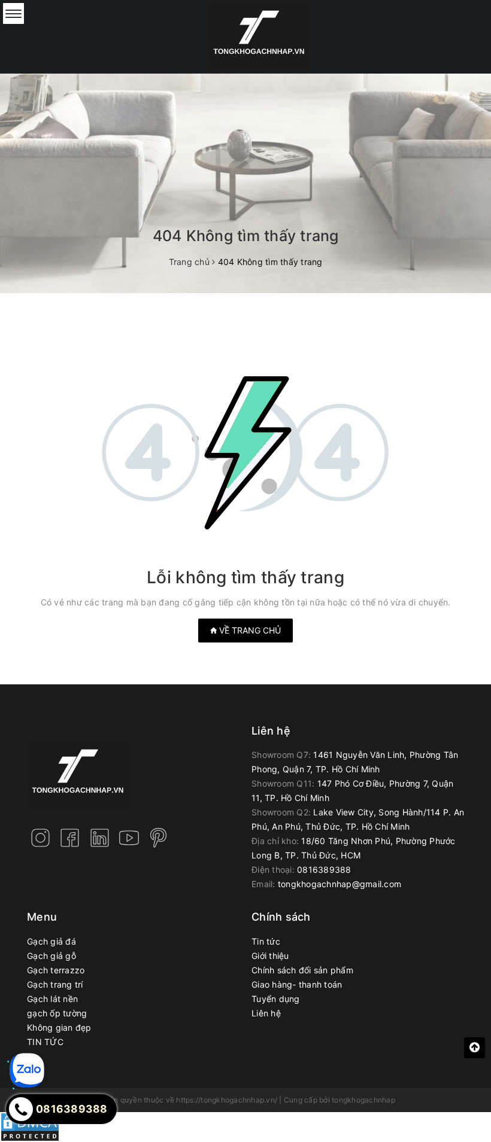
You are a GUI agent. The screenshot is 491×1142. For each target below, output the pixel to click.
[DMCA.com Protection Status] (30, 1126)
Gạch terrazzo (55, 970)
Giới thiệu (270, 956)
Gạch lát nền (52, 999)
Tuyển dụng (275, 999)
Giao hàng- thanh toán (296, 984)
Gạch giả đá (51, 941)
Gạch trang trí (55, 984)
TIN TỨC (45, 1042)
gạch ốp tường (57, 1013)
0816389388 (324, 869)
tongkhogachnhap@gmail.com (339, 884)
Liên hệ (266, 1013)
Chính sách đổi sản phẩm (302, 970)
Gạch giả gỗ (51, 956)
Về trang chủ (249, 630)
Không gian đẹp (59, 1027)
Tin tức (265, 941)
